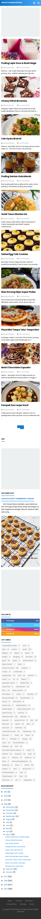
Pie (3, 739)
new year (5, 728)
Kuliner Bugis (7, 709)
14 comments (24, 105)
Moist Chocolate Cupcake (15, 367)
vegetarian (28, 780)
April (8, 831)
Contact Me (18, 672)
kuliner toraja (7, 713)
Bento (27, 653)
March (8, 834)
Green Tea (6, 687)
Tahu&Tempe (7, 776)
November (10, 810)
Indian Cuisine (17, 690)
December (10, 807)
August (8, 819)
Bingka (4, 657)
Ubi (16, 780)
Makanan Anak (7, 717)
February (9, 869)
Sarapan (18, 754)
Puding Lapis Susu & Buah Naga (18, 63)
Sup (21, 772)
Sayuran (15, 758)
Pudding (5, 746)
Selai (4, 761)
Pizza (4, 743)
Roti (16, 746)
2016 (5, 880)
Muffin (17, 724)
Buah (4, 661)
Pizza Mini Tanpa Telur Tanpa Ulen (20, 329)
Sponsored (27, 769)
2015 (5, 885)
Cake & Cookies (8, 668)
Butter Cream (7, 664)
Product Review (18, 743)
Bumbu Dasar (28, 661)
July (7, 822)
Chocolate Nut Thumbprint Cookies (17, 499)
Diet (19, 675)
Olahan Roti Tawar (9, 731)
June (8, 825)
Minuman (5, 724)
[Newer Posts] (18, 426)
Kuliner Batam (21, 705)
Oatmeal (18, 728)
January (9, 872)
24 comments (24, 410)
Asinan (14, 649)
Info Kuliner (6, 694)
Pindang (13, 739)
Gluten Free (24, 683)
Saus (4, 758)
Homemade (20, 687)
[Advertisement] (20, 22)
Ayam (25, 649)
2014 (5, 889)
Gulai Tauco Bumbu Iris (14, 214)
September (10, 816)
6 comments (24, 143)
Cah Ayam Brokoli (11, 138)
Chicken (24, 668)
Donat (4, 679)
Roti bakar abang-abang (11, 750)
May (7, 828)
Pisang (24, 739)
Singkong (5, 765)
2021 (5, 792)
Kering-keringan (8, 698)
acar (24, 646)
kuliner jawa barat (24, 709)
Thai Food (5, 780)
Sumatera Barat (8, 772)
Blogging (16, 657)
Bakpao (5, 653)
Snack (27, 765)
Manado (23, 717)
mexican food (20, 720)
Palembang (27, 731)
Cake (20, 664)
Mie (32, 720)
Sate (30, 754)
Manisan (5, 720)
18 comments (24, 219)
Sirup (17, 765)
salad (29, 750)
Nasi (28, 724)
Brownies (29, 657)
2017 (5, 876)
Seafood (28, 758)
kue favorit (17, 702)
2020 (6, 796)
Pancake (5, 735)
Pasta (17, 735)
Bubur (15, 661)
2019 (5, 800)
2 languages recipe (9, 646)
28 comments (24, 334)
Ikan (3, 690)
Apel (4, 649)
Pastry (27, 735)
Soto (15, 769)
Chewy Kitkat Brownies (14, 100)
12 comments (24, 296)
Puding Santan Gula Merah (16, 176)
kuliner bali (6, 705)
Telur (21, 776)
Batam (17, 653)
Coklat (4, 672)
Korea (4, 702)
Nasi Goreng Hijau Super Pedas (18, 291)
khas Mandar (25, 698)
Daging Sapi (6, 675)
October (9, 813)
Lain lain (21, 713)
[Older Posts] (22, 427)
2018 (5, 804)
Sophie (4, 769)
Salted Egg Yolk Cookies (14, 254)
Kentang (30, 694)
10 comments (24, 67)
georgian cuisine (8, 683)
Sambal (5, 754)
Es (14, 679)
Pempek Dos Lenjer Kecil (14, 405)
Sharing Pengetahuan (20, 761)
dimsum (31, 675)
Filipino (23, 679)
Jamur (19, 694)
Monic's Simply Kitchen (24, 909)
